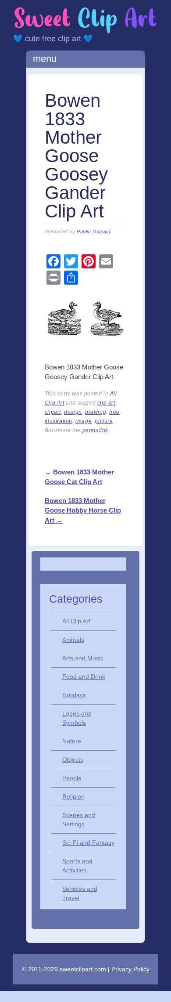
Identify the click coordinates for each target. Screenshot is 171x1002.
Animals (73, 639)
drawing (95, 412)
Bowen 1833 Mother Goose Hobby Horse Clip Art (83, 510)
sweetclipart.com (83, 969)
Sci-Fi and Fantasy (88, 842)
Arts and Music (82, 658)
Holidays (74, 694)
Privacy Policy (130, 969)
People (72, 777)
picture (104, 421)
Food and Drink (83, 676)
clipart (53, 412)
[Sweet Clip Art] (85, 32)
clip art (106, 403)
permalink (95, 430)
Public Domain (93, 231)
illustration (58, 421)
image (83, 421)
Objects (72, 759)
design (73, 412)
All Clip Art (76, 621)
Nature (71, 741)
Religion (73, 796)
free (114, 412)
